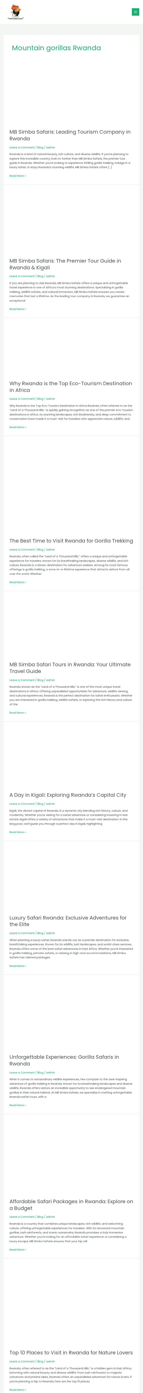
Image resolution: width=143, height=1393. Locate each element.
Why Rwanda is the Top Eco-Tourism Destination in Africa (70, 387)
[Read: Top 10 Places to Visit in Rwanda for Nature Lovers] (71, 1304)
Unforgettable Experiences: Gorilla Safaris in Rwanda (64, 1060)
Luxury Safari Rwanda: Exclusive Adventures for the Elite (68, 921)
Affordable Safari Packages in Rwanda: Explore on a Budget (71, 1205)
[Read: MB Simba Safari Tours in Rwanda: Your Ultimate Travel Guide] (71, 626)
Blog (40, 147)
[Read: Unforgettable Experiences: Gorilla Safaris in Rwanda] (71, 1014)
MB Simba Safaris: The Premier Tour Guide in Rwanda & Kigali (65, 264)
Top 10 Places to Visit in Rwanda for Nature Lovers (71, 1352)
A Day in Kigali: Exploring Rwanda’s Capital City (67, 795)
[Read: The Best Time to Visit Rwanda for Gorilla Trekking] (71, 486)
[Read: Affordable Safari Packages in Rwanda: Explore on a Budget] (71, 1156)
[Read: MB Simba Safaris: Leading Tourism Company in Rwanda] (71, 95)
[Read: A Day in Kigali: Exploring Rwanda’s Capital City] (71, 756)
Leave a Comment (22, 147)
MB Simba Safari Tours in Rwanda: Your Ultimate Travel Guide (70, 668)
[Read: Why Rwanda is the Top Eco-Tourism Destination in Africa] (71, 349)
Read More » (17, 176)
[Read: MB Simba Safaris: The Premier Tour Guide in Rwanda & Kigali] (71, 221)
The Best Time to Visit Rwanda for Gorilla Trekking (71, 540)
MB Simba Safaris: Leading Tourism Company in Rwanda (70, 135)
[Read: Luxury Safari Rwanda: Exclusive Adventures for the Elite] (71, 877)
